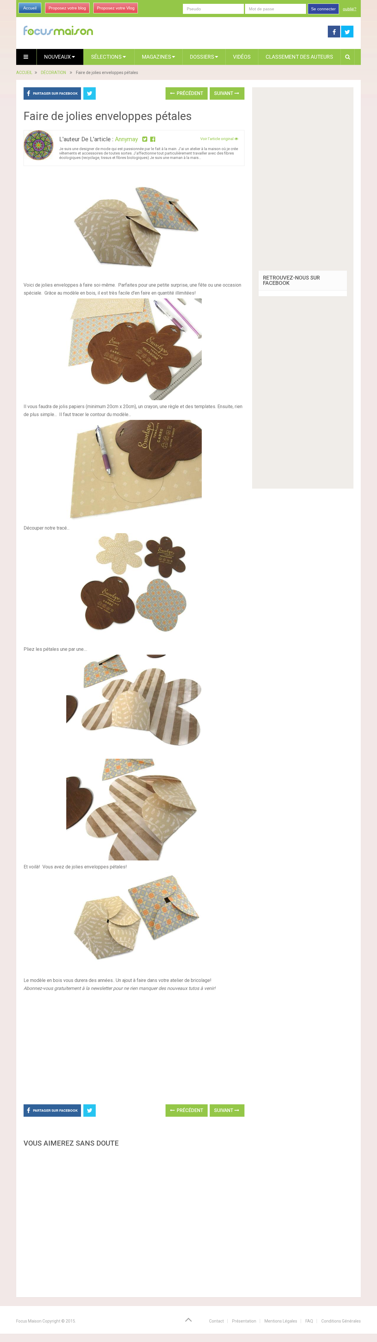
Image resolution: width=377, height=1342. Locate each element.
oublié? (349, 8)
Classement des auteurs (299, 57)
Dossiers (202, 57)
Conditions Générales (341, 1321)
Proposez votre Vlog (116, 8)
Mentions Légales (280, 1321)
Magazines (156, 57)
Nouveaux (58, 57)
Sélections (107, 57)
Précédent (189, 93)
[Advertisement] (134, 1220)
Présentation (244, 1321)
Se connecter (323, 8)
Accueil (30, 8)
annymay (126, 139)
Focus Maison (29, 1321)
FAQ (309, 1321)
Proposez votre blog (67, 8)
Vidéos (242, 57)
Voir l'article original (217, 139)
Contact (216, 1321)
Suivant (224, 93)
